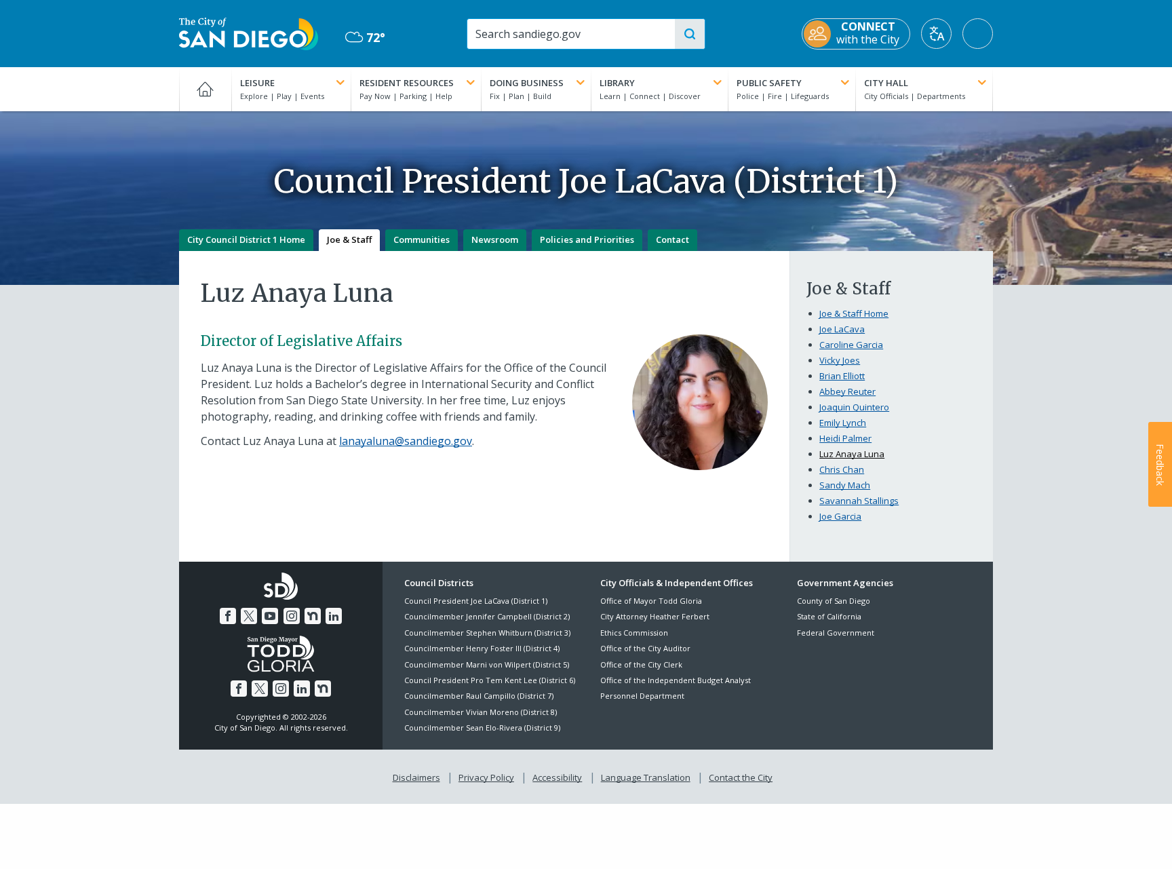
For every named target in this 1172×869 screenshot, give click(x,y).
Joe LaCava (842, 329)
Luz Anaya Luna (851, 454)
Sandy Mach (844, 485)
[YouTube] (270, 616)
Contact (672, 239)
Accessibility (557, 777)
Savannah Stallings (859, 501)
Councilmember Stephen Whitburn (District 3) (487, 632)
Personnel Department (642, 696)
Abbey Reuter (847, 391)
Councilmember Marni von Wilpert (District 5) (486, 664)
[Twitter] (249, 616)
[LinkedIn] (334, 616)
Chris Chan (841, 469)
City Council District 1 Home (246, 239)
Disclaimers (416, 777)
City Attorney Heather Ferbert (654, 616)
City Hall (886, 83)
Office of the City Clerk (641, 664)
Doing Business (527, 83)
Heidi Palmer (845, 438)
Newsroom (494, 239)
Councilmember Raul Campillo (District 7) (478, 696)
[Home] (205, 89)
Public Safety (769, 83)
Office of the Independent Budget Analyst (675, 680)
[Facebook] (228, 616)
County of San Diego (833, 601)
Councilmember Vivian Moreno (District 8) (480, 712)
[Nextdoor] (313, 616)
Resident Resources (406, 83)
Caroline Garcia (851, 345)
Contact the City (741, 777)
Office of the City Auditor (645, 648)
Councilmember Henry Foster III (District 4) (482, 648)
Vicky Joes (839, 360)
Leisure (257, 83)
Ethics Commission (634, 632)
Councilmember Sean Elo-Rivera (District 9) (482, 727)
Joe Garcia (840, 516)
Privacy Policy (486, 777)
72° (365, 37)
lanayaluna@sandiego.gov (405, 440)
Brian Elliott (842, 376)
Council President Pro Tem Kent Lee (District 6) (489, 680)
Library (617, 83)
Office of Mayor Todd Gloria (651, 601)
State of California (829, 616)
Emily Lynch (842, 423)
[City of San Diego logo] (248, 32)
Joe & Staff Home (853, 313)
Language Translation (645, 777)
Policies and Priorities (587, 239)
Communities (421, 239)
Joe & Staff (349, 239)
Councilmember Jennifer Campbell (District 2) (487, 616)
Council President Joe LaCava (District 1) (475, 601)
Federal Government (835, 632)
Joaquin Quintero (854, 407)
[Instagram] (292, 616)
